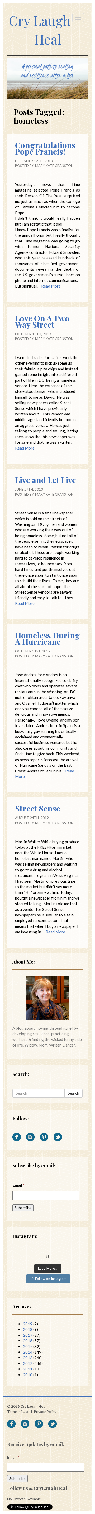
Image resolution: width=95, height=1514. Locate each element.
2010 (27, 1374)
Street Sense (37, 808)
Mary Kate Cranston (54, 166)
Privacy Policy (45, 1411)
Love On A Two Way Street (42, 321)
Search (73, 1093)
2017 (27, 1335)
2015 (27, 1346)
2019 (27, 1323)
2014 (27, 1352)
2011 (27, 1369)
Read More (51, 286)
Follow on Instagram (50, 1279)
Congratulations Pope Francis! (45, 148)
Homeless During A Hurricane (47, 638)
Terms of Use (18, 1411)
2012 (27, 1363)
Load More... (47, 1268)
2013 (27, 1357)
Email (18, 1185)
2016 (27, 1340)
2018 (27, 1329)
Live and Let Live (45, 480)
